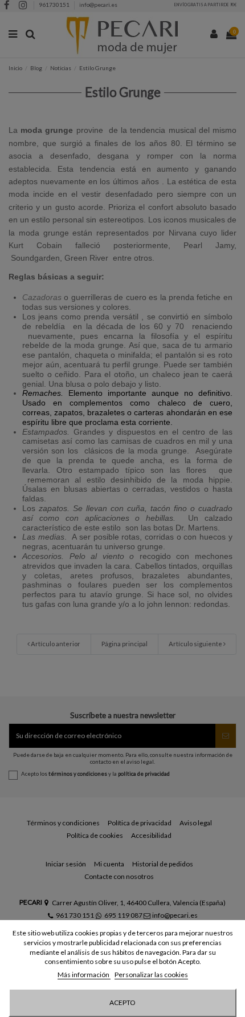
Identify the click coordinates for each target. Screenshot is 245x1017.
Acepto (122, 1002)
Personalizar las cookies (151, 974)
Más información (84, 974)
